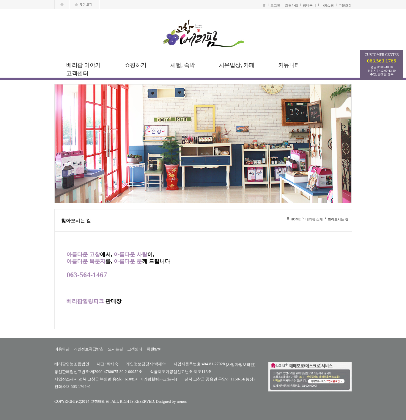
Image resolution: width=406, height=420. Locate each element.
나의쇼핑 (327, 5)
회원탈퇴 (154, 349)
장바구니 (309, 5)
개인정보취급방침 (88, 349)
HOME (295, 219)
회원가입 (291, 5)
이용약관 (61, 349)
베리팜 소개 (314, 219)
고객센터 (134, 349)
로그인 (275, 5)
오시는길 (115, 349)
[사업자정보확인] (240, 364)
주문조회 (345, 5)
